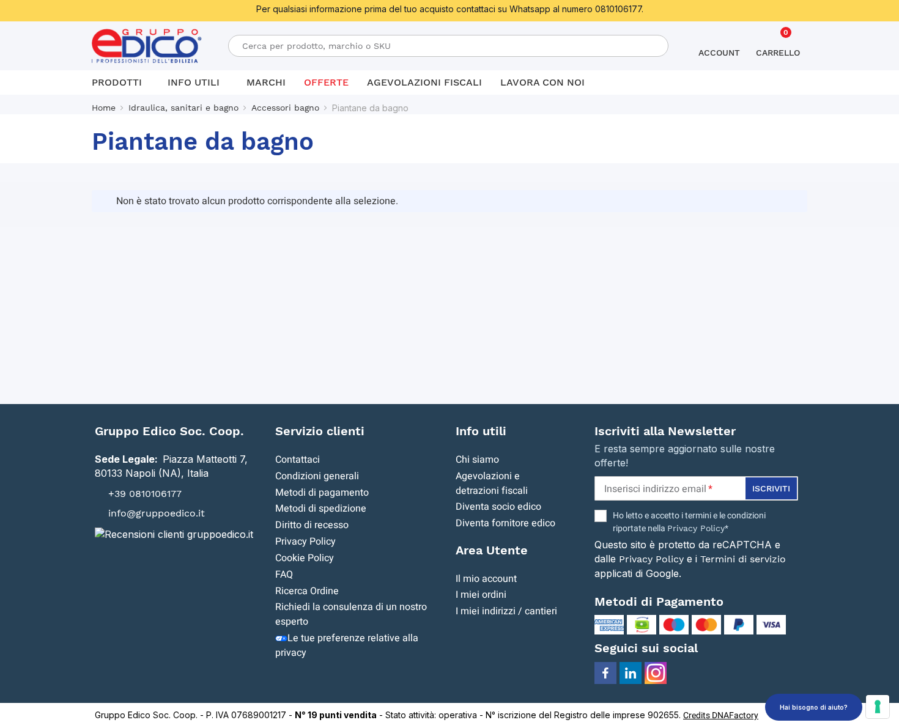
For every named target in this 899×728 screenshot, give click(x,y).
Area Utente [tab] (492, 550)
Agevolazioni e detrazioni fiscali (492, 483)
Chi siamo (477, 459)
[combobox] (448, 46)
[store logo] (147, 46)
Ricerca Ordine (307, 591)
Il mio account (486, 579)
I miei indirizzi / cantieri (506, 611)
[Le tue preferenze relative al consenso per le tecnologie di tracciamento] (877, 706)
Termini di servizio (743, 559)
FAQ (284, 574)
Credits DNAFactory (720, 715)
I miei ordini (481, 594)
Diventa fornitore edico (505, 523)
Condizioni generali (317, 476)
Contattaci (297, 459)
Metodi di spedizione (320, 508)
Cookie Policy (304, 558)
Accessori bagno (285, 107)
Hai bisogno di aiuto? (814, 707)
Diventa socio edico (498, 506)
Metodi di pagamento (322, 492)
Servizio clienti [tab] (319, 431)
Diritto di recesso (312, 525)
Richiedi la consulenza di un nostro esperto (351, 614)
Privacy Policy (305, 541)
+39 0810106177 (145, 493)
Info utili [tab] (481, 431)
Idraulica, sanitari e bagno (183, 107)
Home (104, 107)
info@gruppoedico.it (156, 513)
